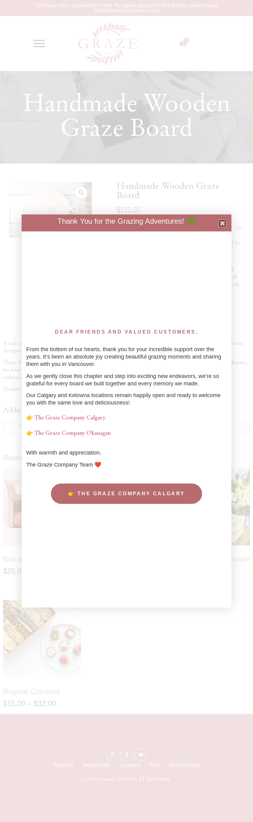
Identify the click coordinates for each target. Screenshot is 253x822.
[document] (126, 411)
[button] (222, 223)
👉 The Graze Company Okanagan (68, 433)
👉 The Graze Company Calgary (66, 418)
